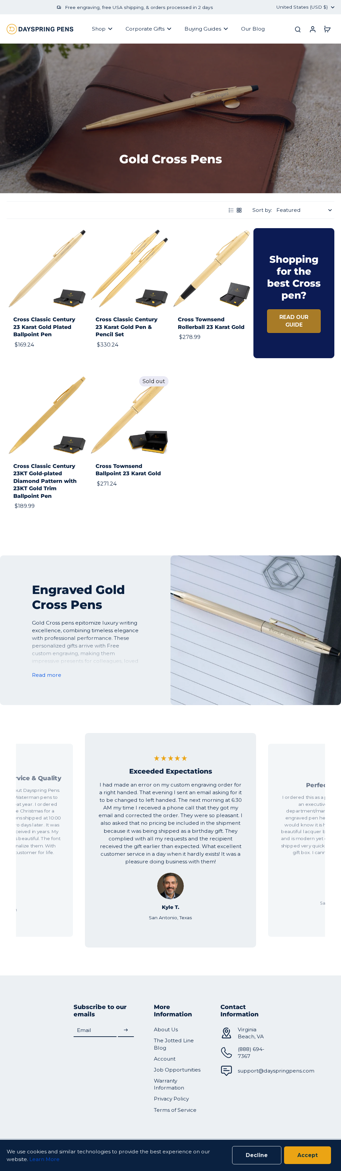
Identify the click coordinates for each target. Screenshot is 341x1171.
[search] (297, 29)
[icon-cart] (327, 29)
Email (84, 1030)
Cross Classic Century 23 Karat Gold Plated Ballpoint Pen (44, 327)
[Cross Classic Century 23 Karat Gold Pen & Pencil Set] (129, 268)
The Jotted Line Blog (174, 1044)
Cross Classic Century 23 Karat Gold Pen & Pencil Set (127, 327)
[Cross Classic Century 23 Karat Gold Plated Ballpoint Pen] (47, 268)
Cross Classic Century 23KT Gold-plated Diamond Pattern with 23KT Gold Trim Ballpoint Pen (45, 481)
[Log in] (312, 29)
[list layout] (231, 210)
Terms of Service (175, 1110)
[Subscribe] (126, 1030)
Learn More (44, 1159)
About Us (166, 1029)
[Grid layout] (239, 210)
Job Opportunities (177, 1070)
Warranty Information (169, 1084)
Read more (46, 675)
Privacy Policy (171, 1099)
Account (164, 1059)
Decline (257, 1155)
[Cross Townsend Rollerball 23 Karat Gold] (211, 268)
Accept (307, 1155)
